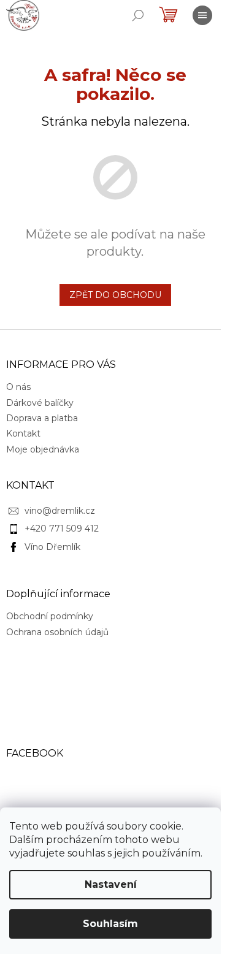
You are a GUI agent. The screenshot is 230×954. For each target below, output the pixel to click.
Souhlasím (110, 923)
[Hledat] (138, 15)
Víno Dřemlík (52, 546)
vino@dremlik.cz (60, 510)
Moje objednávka (42, 449)
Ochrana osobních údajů (57, 632)
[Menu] (202, 15)
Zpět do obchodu (115, 294)
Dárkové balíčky (40, 402)
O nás (18, 386)
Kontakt (23, 433)
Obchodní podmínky (49, 616)
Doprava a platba (42, 418)
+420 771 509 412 (62, 528)
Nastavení (111, 884)
